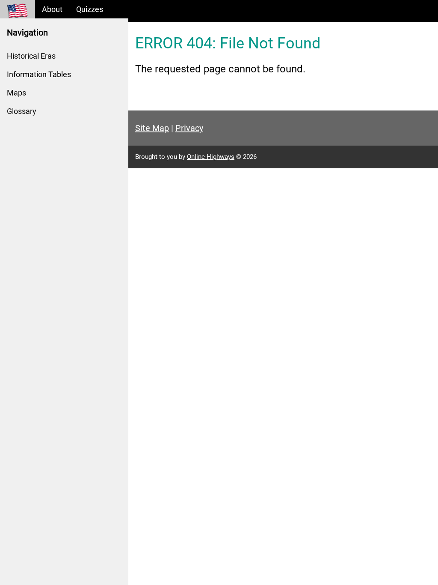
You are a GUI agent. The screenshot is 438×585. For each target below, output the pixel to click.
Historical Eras (31, 55)
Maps (16, 92)
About (52, 9)
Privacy (189, 128)
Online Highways (210, 157)
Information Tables (39, 74)
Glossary (21, 111)
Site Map (152, 128)
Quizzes (89, 9)
